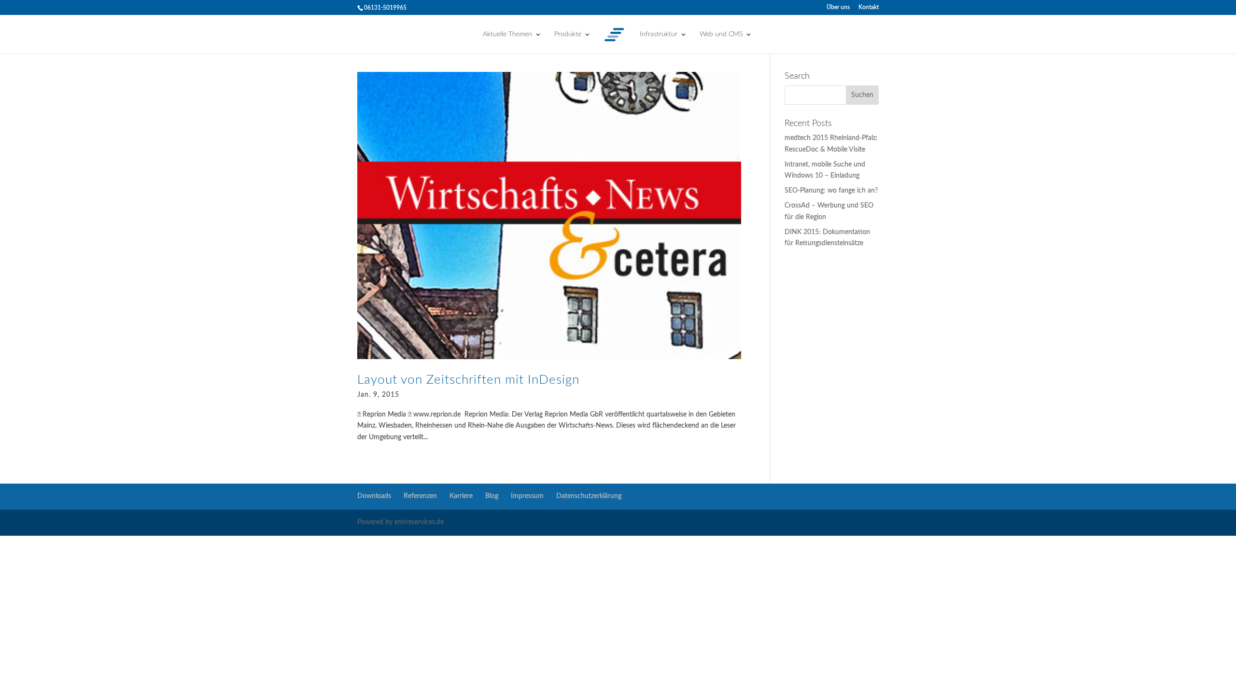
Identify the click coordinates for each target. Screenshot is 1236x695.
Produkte (567, 34)
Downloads (374, 496)
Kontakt (868, 7)
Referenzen (420, 496)
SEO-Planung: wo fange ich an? (831, 190)
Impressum (527, 496)
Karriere (461, 496)
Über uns (838, 7)
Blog (491, 496)
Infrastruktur (658, 34)
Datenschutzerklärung (588, 496)
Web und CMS (721, 34)
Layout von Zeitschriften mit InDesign (468, 380)
